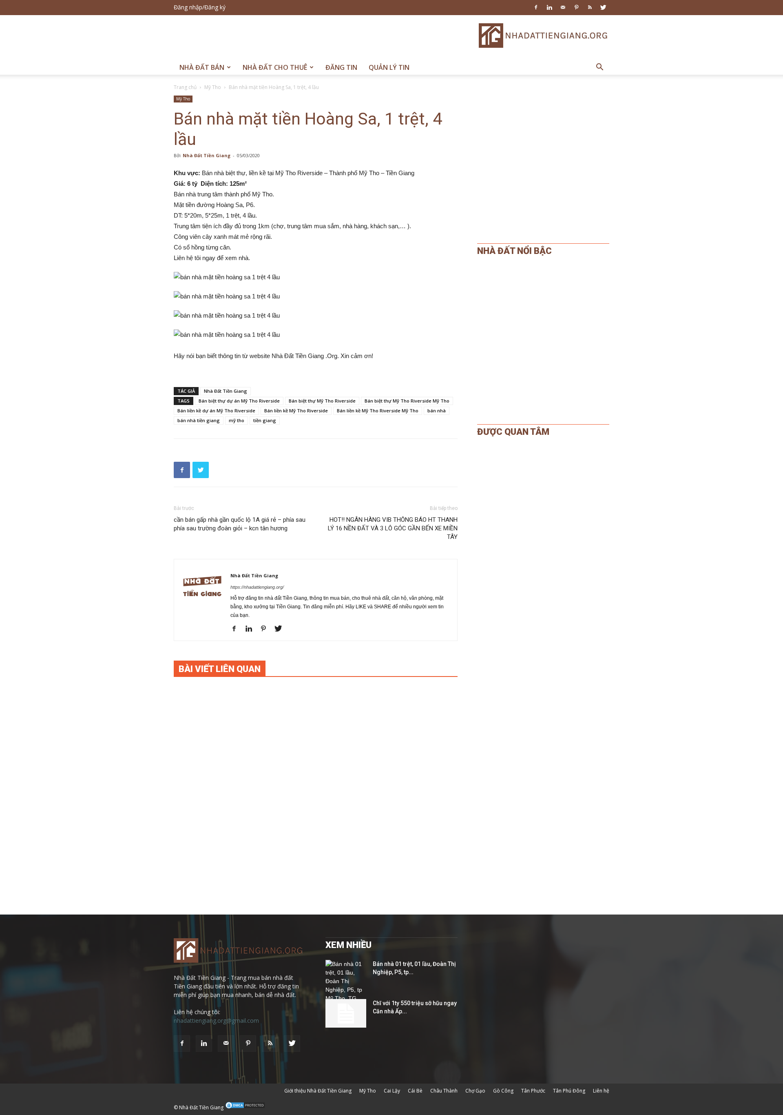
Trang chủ (185, 87)
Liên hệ (601, 1090)
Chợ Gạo (475, 1090)
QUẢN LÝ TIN (389, 67)
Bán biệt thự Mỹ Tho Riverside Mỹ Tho (407, 401)
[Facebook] (536, 7)
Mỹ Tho (212, 87)
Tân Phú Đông (569, 1090)
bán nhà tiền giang (198, 420)
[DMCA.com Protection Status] (245, 1107)
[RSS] (590, 7)
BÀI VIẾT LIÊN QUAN (220, 669)
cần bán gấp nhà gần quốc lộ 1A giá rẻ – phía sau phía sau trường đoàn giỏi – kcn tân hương (239, 524)
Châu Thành (444, 1090)
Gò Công (503, 1090)
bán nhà (436, 410)
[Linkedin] (549, 7)
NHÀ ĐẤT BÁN (201, 67)
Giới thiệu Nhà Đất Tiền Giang (318, 1090)
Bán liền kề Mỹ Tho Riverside (296, 410)
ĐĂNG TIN (341, 67)
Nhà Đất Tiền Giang (206, 155)
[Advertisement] (322, 35)
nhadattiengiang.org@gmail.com (216, 1020)
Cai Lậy (392, 1090)
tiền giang (264, 420)
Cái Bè (415, 1090)
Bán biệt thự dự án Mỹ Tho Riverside (239, 401)
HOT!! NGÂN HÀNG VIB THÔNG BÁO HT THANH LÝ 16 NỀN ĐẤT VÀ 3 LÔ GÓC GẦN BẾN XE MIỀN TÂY (393, 528)
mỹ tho (236, 420)
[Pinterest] (576, 7)
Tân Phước (533, 1090)
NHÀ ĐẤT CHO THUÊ (275, 67)
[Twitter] (603, 7)
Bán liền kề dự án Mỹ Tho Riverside (216, 410)
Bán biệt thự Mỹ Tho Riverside (322, 401)
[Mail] (563, 7)
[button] (599, 68)
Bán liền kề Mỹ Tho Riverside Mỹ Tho (377, 410)
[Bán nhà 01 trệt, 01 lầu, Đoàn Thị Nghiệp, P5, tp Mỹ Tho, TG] (345, 981)
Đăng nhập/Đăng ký (200, 7)
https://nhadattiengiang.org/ (257, 587)
